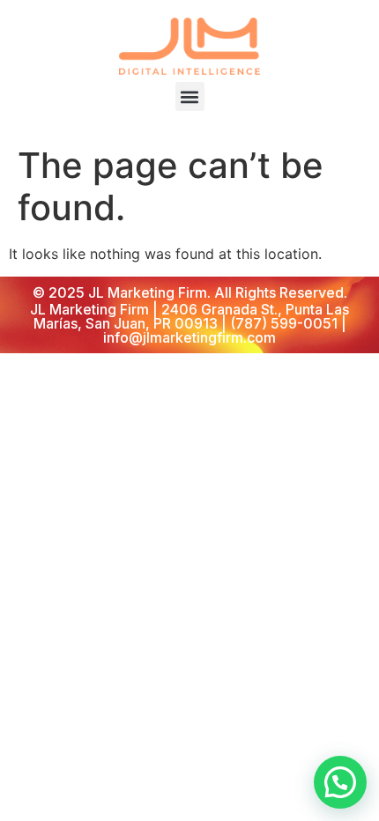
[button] (189, 96)
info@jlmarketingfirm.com (189, 337)
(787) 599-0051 (284, 323)
